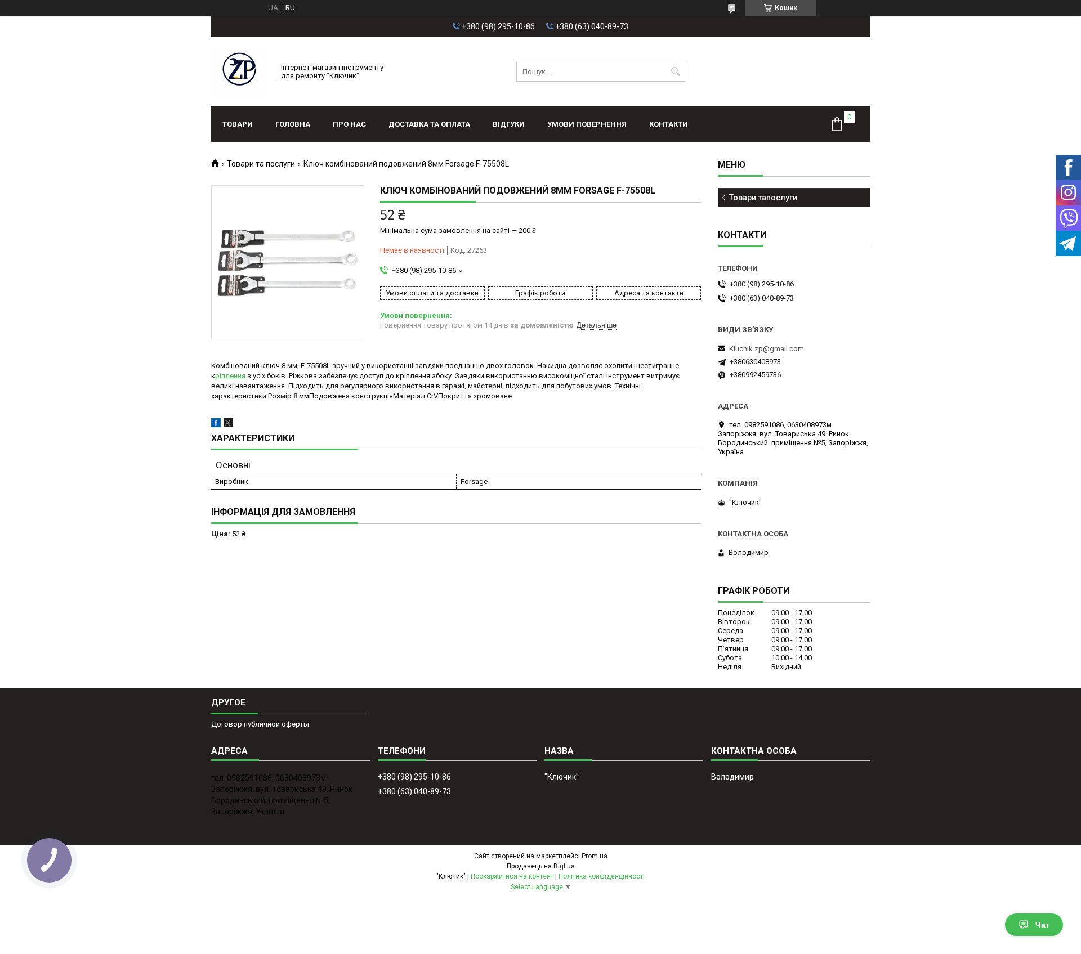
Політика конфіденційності (602, 876)
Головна (292, 124)
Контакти (668, 124)
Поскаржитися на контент (512, 876)
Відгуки (509, 124)
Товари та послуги (261, 163)
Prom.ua (594, 856)
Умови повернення (587, 124)
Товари (237, 124)
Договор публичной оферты (260, 724)
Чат (1042, 924)
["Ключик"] (239, 71)
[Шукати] (675, 72)
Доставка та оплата (429, 124)
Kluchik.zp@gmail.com (766, 348)
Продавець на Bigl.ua (541, 866)
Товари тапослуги (763, 197)
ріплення (230, 375)
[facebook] (216, 424)
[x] (228, 424)
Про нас (349, 124)
